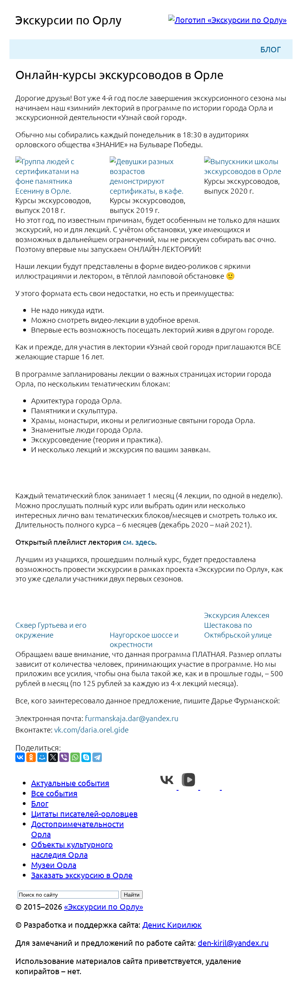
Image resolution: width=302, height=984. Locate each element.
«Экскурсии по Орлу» (103, 906)
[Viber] (64, 757)
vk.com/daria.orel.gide (91, 729)
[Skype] (86, 757)
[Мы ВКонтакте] (168, 786)
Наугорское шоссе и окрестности (144, 639)
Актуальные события (70, 783)
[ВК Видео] (189, 786)
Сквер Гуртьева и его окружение (51, 629)
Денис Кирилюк (172, 924)
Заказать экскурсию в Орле (82, 875)
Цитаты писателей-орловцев (84, 813)
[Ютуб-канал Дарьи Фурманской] (211, 786)
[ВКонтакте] (20, 757)
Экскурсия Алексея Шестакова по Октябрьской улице (238, 624)
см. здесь (139, 541)
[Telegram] (97, 757)
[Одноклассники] (31, 757)
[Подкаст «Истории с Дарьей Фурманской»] (231, 786)
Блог (270, 49)
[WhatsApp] (75, 757)
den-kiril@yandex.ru (233, 942)
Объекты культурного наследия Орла (72, 849)
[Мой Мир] (42, 757)
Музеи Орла (53, 864)
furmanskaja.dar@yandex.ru (132, 718)
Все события (54, 793)
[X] (53, 757)
